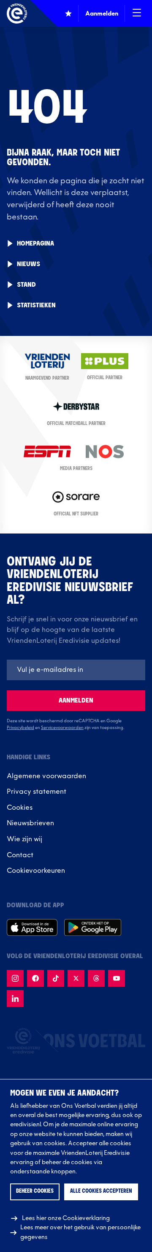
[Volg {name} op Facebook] (35, 978)
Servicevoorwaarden (62, 728)
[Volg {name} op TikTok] (55, 978)
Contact (20, 855)
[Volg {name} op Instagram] (15, 978)
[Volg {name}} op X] (76, 978)
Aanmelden (76, 700)
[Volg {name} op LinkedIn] (15, 998)
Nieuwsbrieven (30, 823)
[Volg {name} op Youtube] (116, 978)
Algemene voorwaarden (46, 776)
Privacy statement (36, 791)
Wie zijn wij (24, 839)
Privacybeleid (20, 728)
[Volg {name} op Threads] (96, 978)
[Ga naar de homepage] (17, 13)
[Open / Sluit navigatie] (136, 13)
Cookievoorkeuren (36, 870)
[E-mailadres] (76, 670)
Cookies (20, 807)
